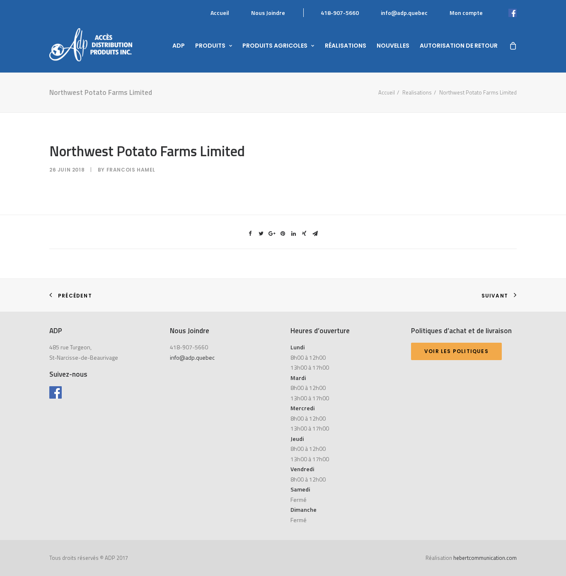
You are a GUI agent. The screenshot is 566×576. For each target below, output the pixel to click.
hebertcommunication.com (485, 558)
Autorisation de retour (459, 45)
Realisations (417, 92)
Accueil (219, 12)
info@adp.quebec (404, 12)
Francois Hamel (130, 169)
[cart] (512, 44)
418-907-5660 (340, 12)
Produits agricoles (274, 45)
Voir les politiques (456, 351)
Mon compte (466, 12)
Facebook (504, 12)
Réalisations (345, 45)
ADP (178, 45)
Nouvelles (393, 45)
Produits (210, 45)
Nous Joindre (268, 12)
